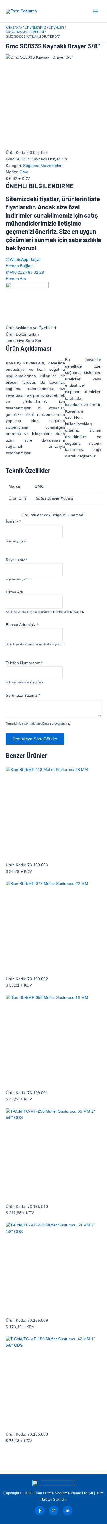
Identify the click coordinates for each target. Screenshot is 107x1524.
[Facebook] (40, 1510)
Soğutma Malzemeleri (42, 166)
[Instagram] (53, 1510)
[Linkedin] (67, 1510)
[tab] (53, 328)
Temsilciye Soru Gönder (35, 739)
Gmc (23, 172)
